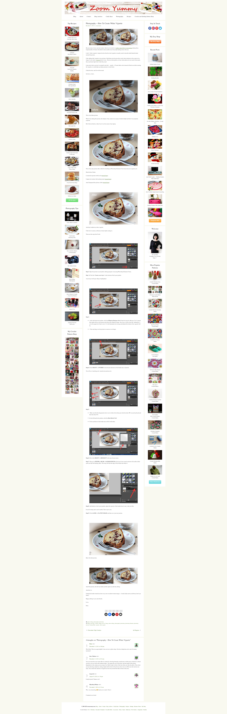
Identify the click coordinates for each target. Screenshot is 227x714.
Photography (119, 16)
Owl (89, 709)
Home (120, 709)
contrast (96, 623)
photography (96, 621)
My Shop (144, 706)
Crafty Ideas (109, 16)
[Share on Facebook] (109, 615)
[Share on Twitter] (113, 615)
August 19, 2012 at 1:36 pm (96, 676)
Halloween (128, 709)
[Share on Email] (120, 615)
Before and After (91, 623)
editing (100, 623)
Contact (89, 16)
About (81, 16)
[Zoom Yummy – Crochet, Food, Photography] (113, 8)
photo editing (90, 621)
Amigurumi (139, 709)
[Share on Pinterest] (117, 615)
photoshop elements (129, 623)
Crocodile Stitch (108, 709)
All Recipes (72, 200)
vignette (97, 625)
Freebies (145, 709)
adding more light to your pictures (124, 48)
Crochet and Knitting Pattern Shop (144, 16)
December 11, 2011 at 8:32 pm (96, 659)
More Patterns (155, 482)
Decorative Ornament (100, 709)
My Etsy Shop (155, 41)
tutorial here (105, 175)
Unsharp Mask (92, 625)
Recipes (129, 16)
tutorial (98, 60)
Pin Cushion (134, 709)
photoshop (101, 621)
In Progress (136, 630)
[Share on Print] (106, 615)
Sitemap (131, 706)
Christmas (92, 709)
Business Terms (137, 706)
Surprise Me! (155, 220)
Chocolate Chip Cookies (94, 630)
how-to (103, 623)
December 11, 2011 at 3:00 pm (96, 646)
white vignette (102, 625)
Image (107, 623)
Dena (90, 644)
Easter (123, 709)
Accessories (115, 709)
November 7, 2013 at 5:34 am (96, 687)
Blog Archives (98, 16)
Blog (74, 16)
